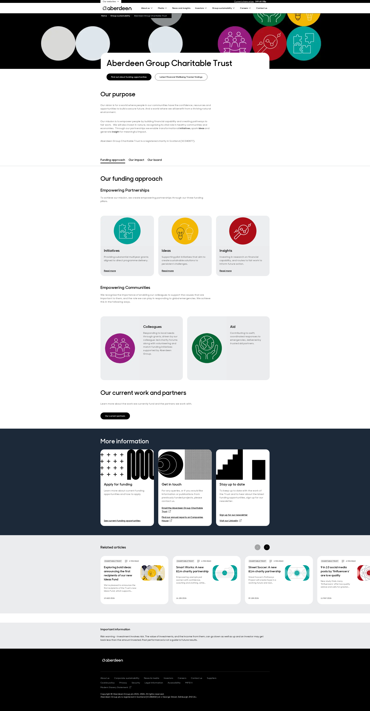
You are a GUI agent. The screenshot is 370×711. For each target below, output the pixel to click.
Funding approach (112, 160)
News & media (151, 678)
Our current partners (115, 416)
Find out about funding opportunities (129, 77)
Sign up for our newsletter (234, 514)
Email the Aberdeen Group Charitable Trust (182, 509)
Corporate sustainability (126, 678)
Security (136, 682)
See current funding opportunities (122, 520)
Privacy (123, 682)
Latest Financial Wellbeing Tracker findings (181, 77)
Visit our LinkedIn (231, 520)
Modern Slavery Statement (115, 687)
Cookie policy (107, 682)
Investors (168, 678)
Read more (110, 270)
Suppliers (212, 678)
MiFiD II (188, 682)
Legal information (154, 682)
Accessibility (174, 682)
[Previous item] (257, 547)
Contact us (196, 678)
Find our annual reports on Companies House (182, 519)
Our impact (136, 160)
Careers (182, 678)
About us (105, 678)
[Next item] (267, 547)
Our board (155, 160)
